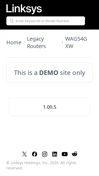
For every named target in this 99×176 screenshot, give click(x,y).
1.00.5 (49, 107)
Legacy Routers (36, 42)
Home (13, 42)
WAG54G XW (76, 42)
